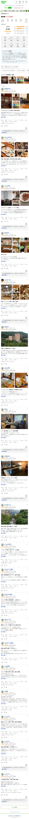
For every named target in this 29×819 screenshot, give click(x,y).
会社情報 (10, 815)
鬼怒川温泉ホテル (5, 13)
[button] (4, 80)
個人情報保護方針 (17, 815)
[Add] (26, 14)
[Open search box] (2, 66)
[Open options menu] (27, 88)
